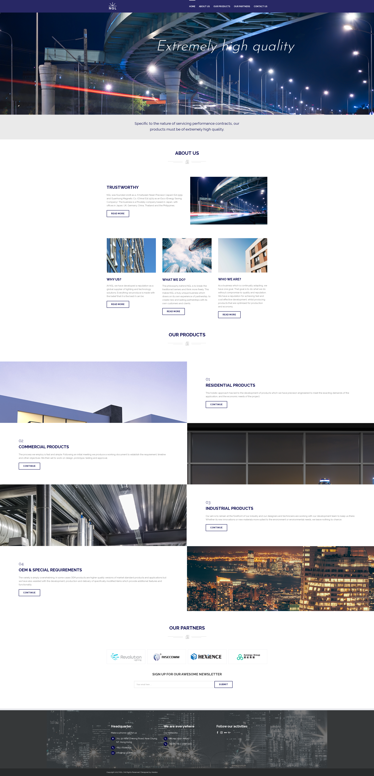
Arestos (154, 772)
